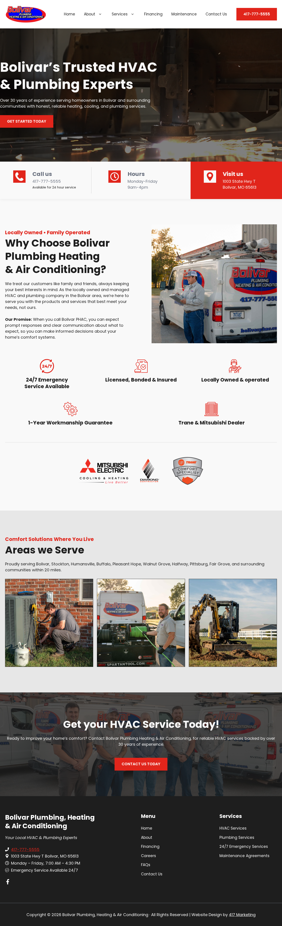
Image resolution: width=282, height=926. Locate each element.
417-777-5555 (256, 14)
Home (69, 14)
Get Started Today (26, 121)
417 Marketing (242, 914)
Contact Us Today (141, 764)
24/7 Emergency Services (243, 846)
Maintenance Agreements (244, 855)
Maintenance (184, 14)
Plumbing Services (236, 837)
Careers (148, 855)
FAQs (145, 864)
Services (120, 14)
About (89, 14)
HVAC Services (233, 828)
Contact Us (216, 14)
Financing (153, 14)
